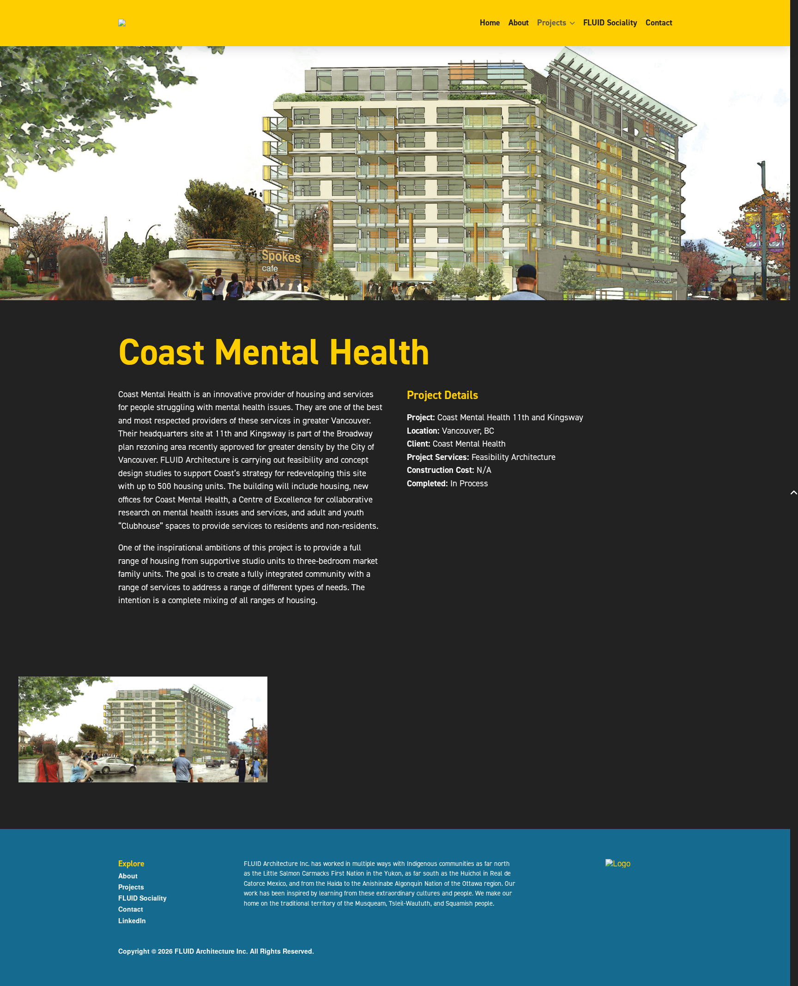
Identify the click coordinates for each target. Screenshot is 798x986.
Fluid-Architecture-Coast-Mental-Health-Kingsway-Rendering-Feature (142, 730)
